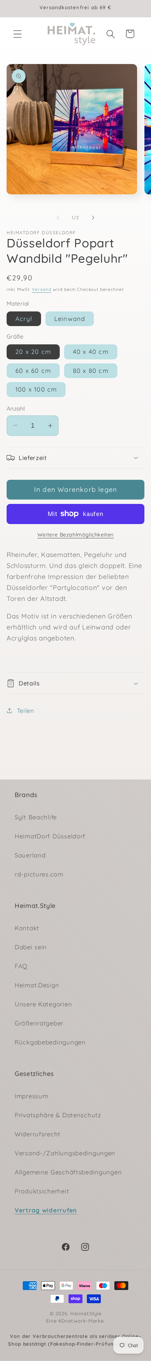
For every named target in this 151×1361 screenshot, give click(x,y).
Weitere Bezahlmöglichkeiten (75, 534)
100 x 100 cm (36, 389)
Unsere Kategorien (43, 1004)
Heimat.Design (37, 985)
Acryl (23, 318)
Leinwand (69, 318)
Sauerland (30, 855)
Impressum (31, 1096)
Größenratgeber (39, 1023)
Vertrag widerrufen (46, 1210)
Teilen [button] (25, 710)
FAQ (21, 966)
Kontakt (27, 928)
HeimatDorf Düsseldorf (50, 836)
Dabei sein (31, 947)
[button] (17, 34)
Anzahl (16, 408)
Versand (41, 289)
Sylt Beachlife (36, 817)
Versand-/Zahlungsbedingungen (65, 1153)
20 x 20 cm (33, 351)
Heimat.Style (85, 1313)
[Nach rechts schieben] (93, 218)
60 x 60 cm (33, 370)
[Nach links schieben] (58, 218)
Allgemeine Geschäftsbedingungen (68, 1172)
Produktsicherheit (42, 1191)
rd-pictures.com (39, 874)
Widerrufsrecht (37, 1134)
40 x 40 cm (90, 351)
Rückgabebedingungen (50, 1042)
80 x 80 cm (90, 370)
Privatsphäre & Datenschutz (58, 1115)
